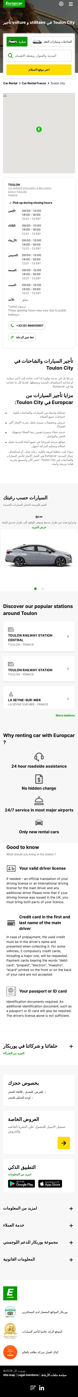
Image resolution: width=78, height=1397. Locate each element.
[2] (42, 589)
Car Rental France (34, 83)
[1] (35, 589)
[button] (39, 129)
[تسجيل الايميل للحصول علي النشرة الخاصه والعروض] (64, 1143)
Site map (9, 1375)
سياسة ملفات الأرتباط (54, 1375)
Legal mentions (28, 1375)
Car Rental (10, 83)
